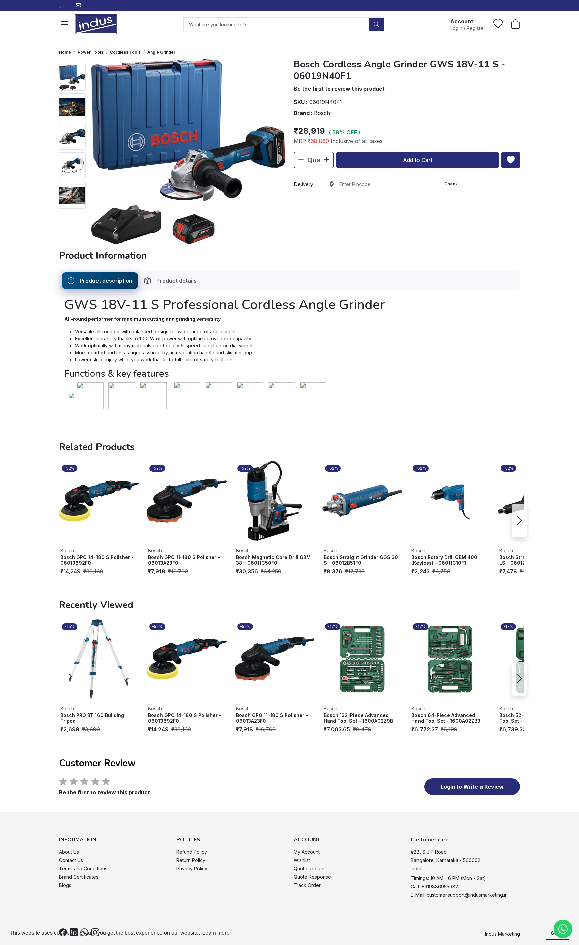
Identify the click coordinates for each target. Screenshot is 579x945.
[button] (467, 24)
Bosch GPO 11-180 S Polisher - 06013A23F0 (184, 560)
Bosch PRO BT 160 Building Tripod (92, 718)
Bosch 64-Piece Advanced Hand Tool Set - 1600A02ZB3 (445, 718)
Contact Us (71, 860)
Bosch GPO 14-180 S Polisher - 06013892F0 (97, 560)
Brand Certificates (79, 877)
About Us (69, 852)
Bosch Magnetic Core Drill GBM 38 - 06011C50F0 (273, 560)
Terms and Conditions (83, 868)
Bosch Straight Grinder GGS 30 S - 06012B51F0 (361, 560)
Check (451, 183)
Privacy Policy (191, 868)
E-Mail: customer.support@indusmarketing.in (459, 895)
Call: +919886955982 (434, 886)
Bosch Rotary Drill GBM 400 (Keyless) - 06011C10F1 (444, 560)
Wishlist (302, 860)
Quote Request (310, 868)
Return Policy (190, 860)
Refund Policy (191, 852)
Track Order (307, 885)
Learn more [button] (216, 933)
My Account (307, 852)
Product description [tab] (106, 280)
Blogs (65, 885)
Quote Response (312, 877)
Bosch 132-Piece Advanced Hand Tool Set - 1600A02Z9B (358, 718)
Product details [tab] (176, 280)
